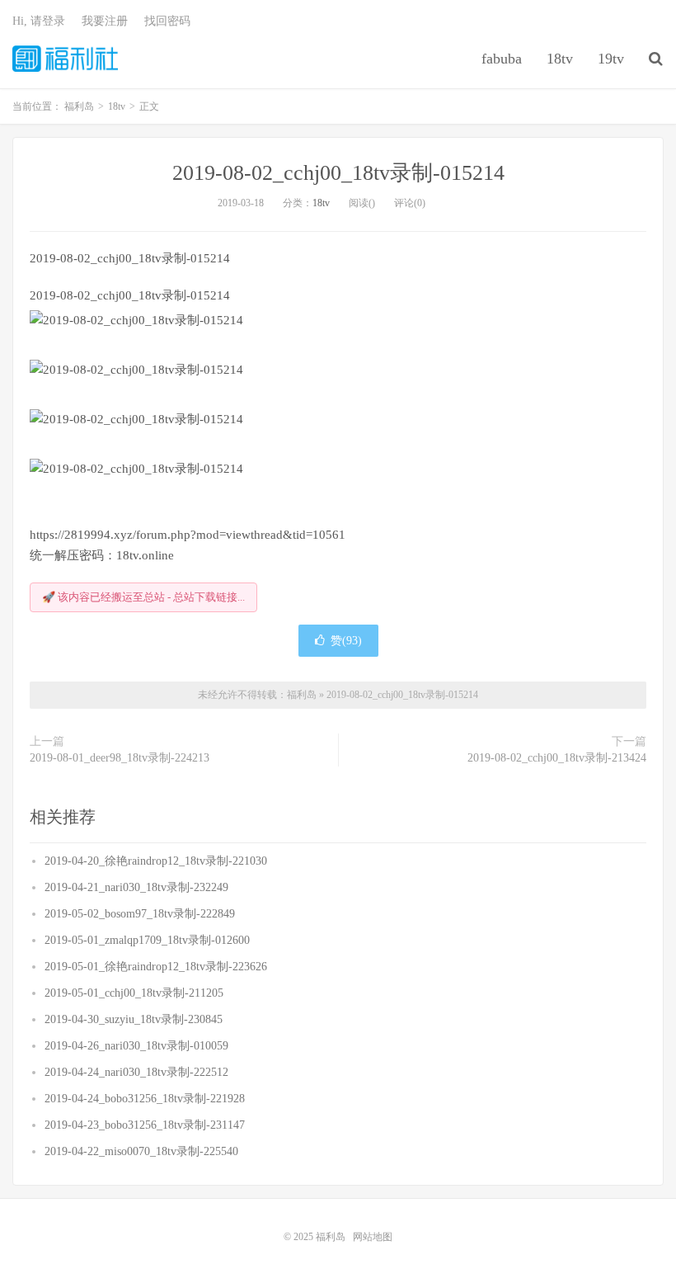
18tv (560, 58)
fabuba (501, 58)
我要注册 (105, 21)
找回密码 (167, 21)
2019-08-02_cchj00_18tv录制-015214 (338, 173)
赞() (346, 640)
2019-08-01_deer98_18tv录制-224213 (119, 758)
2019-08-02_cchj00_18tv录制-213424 (556, 758)
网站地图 (372, 1237)
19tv (611, 58)
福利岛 (65, 58)
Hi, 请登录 (38, 21)
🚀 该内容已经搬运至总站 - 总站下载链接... (143, 597)
